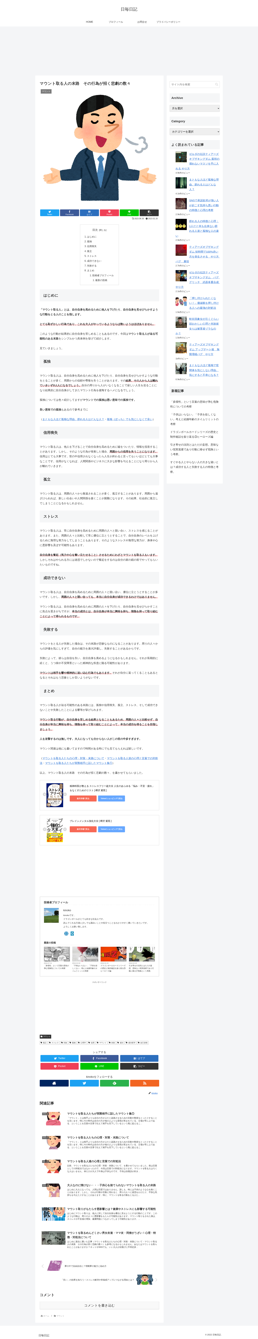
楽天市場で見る (83, 798)
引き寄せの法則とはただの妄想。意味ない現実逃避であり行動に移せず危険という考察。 (141, 968)
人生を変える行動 (91, 960)
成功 (121, 1043)
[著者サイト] (54, 1083)
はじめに (92, 236)
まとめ (90, 270)
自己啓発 (144, 1043)
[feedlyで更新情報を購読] (114, 1083)
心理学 (67, 960)
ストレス (92, 256)
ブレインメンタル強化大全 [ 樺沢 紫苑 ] (91, 821)
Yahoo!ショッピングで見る (112, 798)
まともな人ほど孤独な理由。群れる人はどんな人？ (73, 419)
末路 (113, 1043)
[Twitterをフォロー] (84, 1083)
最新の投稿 (101, 280)
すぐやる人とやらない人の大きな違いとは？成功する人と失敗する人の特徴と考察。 (194, 467)
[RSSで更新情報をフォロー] (144, 1083)
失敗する (92, 265)
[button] (149, 212)
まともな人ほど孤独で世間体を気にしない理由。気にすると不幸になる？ (204, 370)
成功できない (94, 260)
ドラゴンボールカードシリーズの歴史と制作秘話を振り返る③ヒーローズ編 (113, 968)
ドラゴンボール (120, 960)
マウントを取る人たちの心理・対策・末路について (73, 758)
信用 (92, 1043)
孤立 (89, 251)
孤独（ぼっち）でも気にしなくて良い (130, 419)
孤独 (89, 241)
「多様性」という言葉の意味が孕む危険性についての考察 (56, 967)
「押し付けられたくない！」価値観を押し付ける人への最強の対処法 (204, 303)
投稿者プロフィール (103, 275)
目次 (95, 229)
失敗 (65, 1043)
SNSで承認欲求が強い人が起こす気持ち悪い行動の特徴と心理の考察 (204, 205)
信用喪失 (92, 246)
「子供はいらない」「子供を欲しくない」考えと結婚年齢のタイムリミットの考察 (84, 968)
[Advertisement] (129, 51)
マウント (46, 1036)
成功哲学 (131, 1043)
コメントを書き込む (99, 1305)
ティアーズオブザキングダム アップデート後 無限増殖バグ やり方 (204, 349)
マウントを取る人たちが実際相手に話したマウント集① (78, 763)
